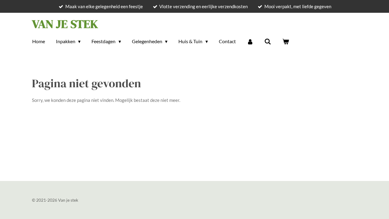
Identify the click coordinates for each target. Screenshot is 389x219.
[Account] (250, 41)
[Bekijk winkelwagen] (285, 41)
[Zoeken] (267, 41)
